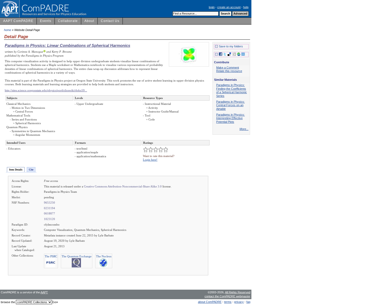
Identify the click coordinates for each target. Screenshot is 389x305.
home (7, 30)
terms (228, 301)
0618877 (49, 213)
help (245, 7)
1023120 (49, 219)
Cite (31, 169)
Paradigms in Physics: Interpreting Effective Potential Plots (230, 118)
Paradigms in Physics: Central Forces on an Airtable (230, 105)
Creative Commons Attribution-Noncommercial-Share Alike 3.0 (123, 186)
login (212, 7)
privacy (239, 301)
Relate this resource (229, 71)
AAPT (44, 292)
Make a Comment (227, 67)
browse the (8, 302)
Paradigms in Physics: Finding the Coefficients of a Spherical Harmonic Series (231, 90)
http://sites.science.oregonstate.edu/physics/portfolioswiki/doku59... (46, 90)
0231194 (49, 208)
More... (243, 129)
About (89, 21)
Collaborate (68, 21)
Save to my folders (231, 46)
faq (248, 301)
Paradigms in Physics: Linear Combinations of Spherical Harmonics (67, 45)
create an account (229, 7)
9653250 (49, 202)
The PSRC (51, 256)
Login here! (150, 159)
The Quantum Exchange (77, 256)
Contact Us (110, 21)
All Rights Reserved (237, 292)
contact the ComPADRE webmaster (227, 296)
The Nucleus (103, 256)
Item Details (15, 169)
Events (45, 21)
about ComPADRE (209, 301)
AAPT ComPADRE (18, 21)
